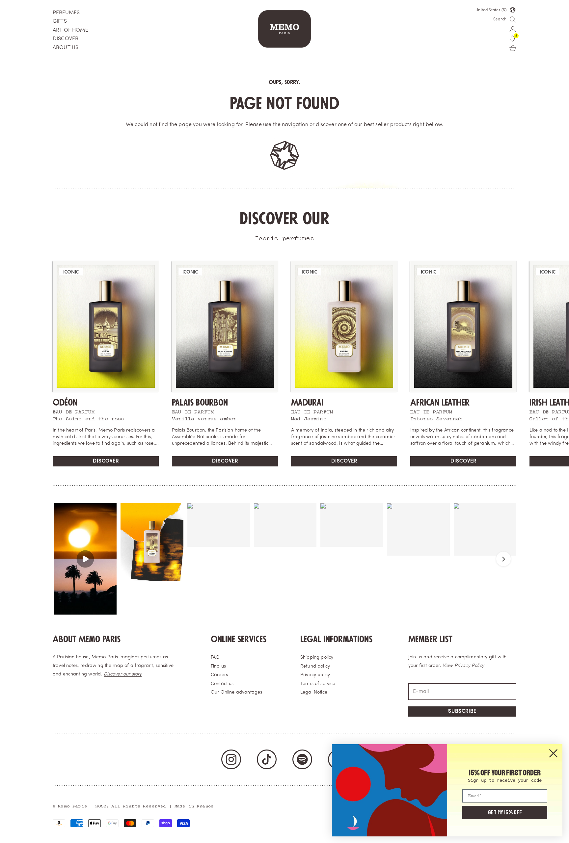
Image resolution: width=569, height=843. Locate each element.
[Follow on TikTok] (266, 759)
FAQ (215, 657)
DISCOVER (65, 38)
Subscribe (462, 711)
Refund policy (315, 666)
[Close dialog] (553, 753)
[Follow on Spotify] (302, 759)
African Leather (440, 403)
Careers (219, 674)
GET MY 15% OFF (505, 812)
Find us (218, 666)
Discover (106, 461)
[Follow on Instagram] (231, 759)
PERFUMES (66, 12)
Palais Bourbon (200, 403)
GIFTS (60, 21)
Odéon (65, 403)
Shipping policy (316, 657)
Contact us (222, 683)
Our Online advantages (236, 692)
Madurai (307, 403)
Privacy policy (315, 674)
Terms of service (318, 683)
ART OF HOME (70, 30)
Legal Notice (313, 692)
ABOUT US (65, 47)
